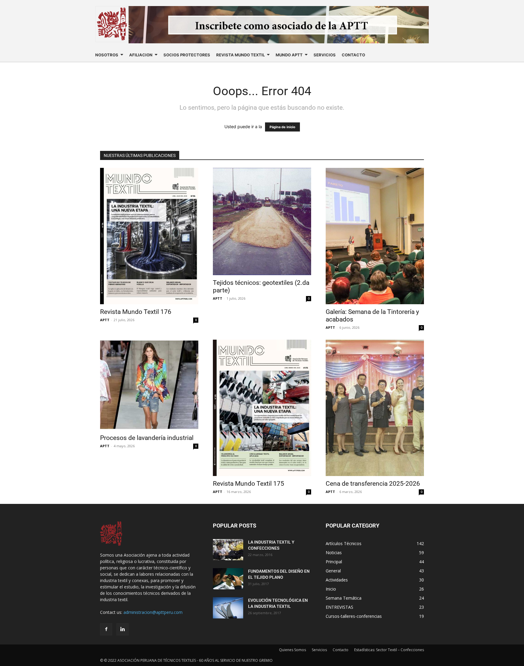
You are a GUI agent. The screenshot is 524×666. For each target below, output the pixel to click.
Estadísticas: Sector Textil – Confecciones (389, 649)
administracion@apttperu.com (153, 612)
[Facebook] (106, 629)
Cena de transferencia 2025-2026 (373, 483)
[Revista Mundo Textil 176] (149, 236)
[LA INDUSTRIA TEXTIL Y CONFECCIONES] (228, 549)
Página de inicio (282, 127)
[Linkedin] (122, 629)
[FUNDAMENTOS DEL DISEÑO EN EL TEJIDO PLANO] (228, 578)
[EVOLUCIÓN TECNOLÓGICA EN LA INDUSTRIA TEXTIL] (228, 607)
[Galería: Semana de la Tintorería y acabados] (375, 236)
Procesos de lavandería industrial (146, 437)
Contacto (340, 649)
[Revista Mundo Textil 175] (262, 408)
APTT (104, 320)
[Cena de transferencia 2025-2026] (375, 408)
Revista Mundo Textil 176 (135, 311)
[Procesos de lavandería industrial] (149, 385)
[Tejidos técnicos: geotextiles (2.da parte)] (262, 221)
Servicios (319, 649)
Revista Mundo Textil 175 (248, 483)
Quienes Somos (292, 649)
